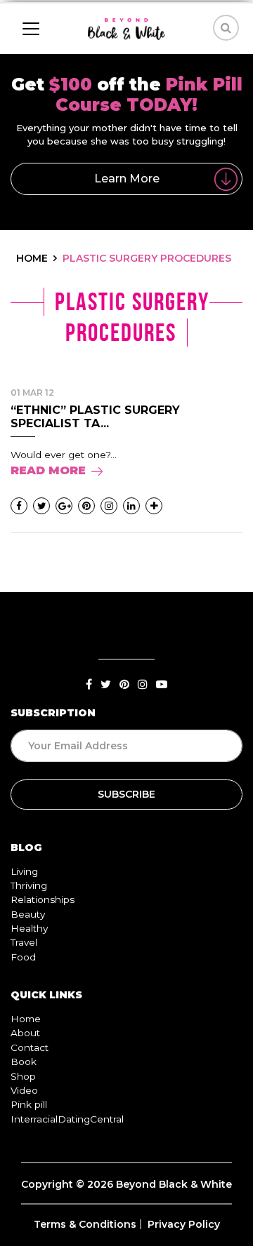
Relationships (42, 899)
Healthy (29, 928)
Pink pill (29, 1104)
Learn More (127, 178)
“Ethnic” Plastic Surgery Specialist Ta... (95, 416)
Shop (23, 1076)
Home (26, 1018)
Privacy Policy (184, 1224)
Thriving (29, 885)
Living (24, 871)
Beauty (28, 914)
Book (24, 1061)
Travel (24, 942)
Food (23, 957)
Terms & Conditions (85, 1224)
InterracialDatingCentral (67, 1119)
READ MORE (48, 470)
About (25, 1032)
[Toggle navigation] (31, 29)
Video (24, 1090)
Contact (29, 1047)
